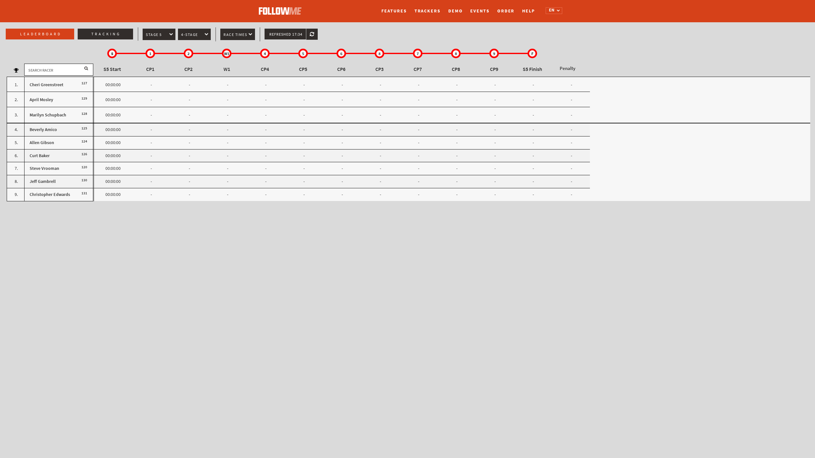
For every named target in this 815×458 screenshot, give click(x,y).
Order (506, 11)
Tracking (106, 34)
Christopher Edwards (50, 194)
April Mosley (41, 100)
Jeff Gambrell (43, 181)
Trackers (428, 11)
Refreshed (285, 34)
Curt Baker (40, 156)
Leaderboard (40, 34)
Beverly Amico (43, 130)
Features (394, 11)
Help (528, 11)
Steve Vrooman (44, 168)
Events (479, 11)
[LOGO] (282, 8)
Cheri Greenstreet (46, 85)
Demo (455, 11)
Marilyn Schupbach (48, 115)
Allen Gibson (42, 143)
